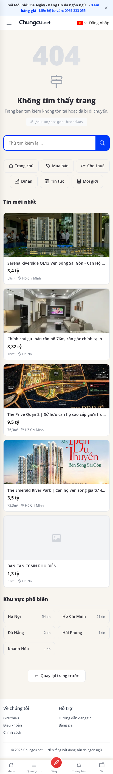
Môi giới (90, 181)
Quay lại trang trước (60, 675)
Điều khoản (12, 725)
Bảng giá (65, 725)
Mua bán (60, 165)
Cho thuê (95, 165)
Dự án (26, 181)
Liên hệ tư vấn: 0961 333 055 (62, 10)
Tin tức (57, 181)
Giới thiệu (11, 718)
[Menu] (9, 23)
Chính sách (12, 732)
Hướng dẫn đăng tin (75, 718)
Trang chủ (24, 165)
